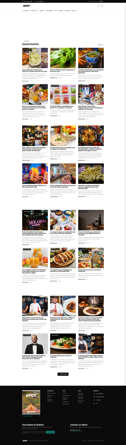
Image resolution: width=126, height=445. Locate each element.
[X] (96, 1)
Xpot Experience (66, 395)
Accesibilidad (66, 404)
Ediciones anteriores (49, 400)
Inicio (100, 44)
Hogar (55, 10)
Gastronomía (49, 10)
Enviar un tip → (76, 430)
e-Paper (101, 1)
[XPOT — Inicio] (26, 6)
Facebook (99, 393)
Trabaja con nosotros (65, 398)
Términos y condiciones (81, 394)
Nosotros (65, 393)
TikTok (98, 400)
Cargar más (63, 374)
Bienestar (61, 10)
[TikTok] (89, 1)
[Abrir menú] (102, 5)
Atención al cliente (50, 396)
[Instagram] (91, 1)
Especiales (73, 10)
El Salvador (26, 10)
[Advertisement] (63, 26)
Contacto (102, 440)
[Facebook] (94, 1)
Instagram (100, 397)
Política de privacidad (80, 397)
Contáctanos (66, 401)
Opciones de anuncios (81, 401)
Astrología (67, 10)
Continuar (50, 432)
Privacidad (97, 440)
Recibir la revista (51, 393)
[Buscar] (98, 5)
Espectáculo (34, 10)
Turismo (42, 10)
